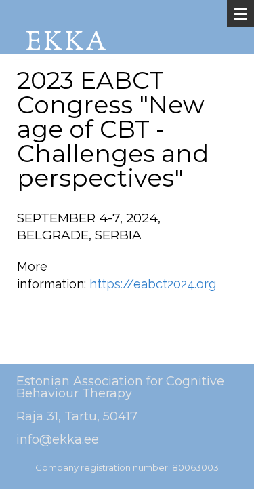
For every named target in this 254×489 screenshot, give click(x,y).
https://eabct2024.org (152, 284)
